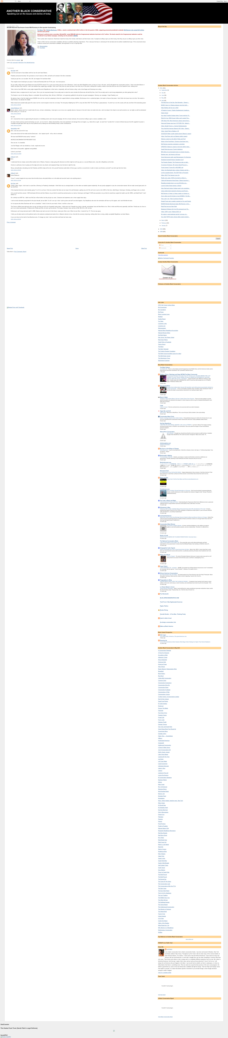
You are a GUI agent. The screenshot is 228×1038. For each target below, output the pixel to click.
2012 (11, 62)
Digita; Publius (164, 606)
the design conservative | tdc (168, 622)
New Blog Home (164, 450)
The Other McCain (163, 900)
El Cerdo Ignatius (162, 703)
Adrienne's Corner (162, 657)
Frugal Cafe (161, 717)
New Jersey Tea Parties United (166, 337)
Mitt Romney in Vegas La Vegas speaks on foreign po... (175, 193)
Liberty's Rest (161, 768)
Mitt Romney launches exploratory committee (173, 144)
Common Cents (162, 680)
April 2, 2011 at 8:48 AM (16, 113)
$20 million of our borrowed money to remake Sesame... (175, 152)
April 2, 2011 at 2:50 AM (16, 104)
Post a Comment (11, 222)
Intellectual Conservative (164, 745)
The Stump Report (163, 904)
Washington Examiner (163, 360)
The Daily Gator (162, 888)
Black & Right (164, 397)
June (162, 95)
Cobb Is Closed (164, 407)
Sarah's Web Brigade (163, 863)
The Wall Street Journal (164, 356)
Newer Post (10, 248)
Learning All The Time (163, 756)
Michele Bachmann (51, 30)
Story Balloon (161, 870)
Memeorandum (43, 46)
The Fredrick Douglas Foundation (166, 351)
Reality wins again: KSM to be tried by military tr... (174, 178)
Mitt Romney (127, 30)
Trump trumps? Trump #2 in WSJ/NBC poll (172, 167)
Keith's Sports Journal (163, 752)
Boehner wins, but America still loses (170, 154)
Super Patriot (163, 566)
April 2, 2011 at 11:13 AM (16, 125)
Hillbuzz (160, 738)
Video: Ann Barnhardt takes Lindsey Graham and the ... (175, 170)
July (162, 92)
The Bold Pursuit (162, 874)
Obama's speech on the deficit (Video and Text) (173, 139)
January (163, 225)
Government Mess (163, 731)
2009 (161, 231)
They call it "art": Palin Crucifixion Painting (172, 198)
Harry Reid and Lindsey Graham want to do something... (175, 188)
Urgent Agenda (162, 916)
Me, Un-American (162, 786)
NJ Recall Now (162, 805)
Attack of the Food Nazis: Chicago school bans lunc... (175, 141)
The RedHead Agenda (163, 902)
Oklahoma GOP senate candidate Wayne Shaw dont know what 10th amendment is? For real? (183, 509)
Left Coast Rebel (162, 761)
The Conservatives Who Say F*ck (167, 886)
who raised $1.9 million (137, 30)
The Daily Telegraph (163, 349)
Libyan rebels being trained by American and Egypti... (175, 191)
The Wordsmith (164, 594)
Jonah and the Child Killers (166, 588)
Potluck (160, 821)
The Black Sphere (165, 367)
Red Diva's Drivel (162, 835)
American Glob (162, 662)
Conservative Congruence (164, 683)
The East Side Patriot (163, 890)
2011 (161, 88)
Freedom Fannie (162, 715)
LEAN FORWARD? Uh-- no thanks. (168, 567)
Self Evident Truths (163, 865)
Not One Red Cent (163, 810)
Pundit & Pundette (163, 826)
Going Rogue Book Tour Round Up (167, 729)
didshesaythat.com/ (165, 443)
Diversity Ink (163, 640)
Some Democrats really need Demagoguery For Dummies (176, 157)
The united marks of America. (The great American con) (173, 636)
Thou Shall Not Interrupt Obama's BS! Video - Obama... (175, 128)
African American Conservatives (169, 573)
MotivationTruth (164, 471)
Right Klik (160, 847)
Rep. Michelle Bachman (29, 62)
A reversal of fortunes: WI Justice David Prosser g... (174, 165)
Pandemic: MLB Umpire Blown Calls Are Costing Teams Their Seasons (177, 398)
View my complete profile (164, 972)
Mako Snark (161, 784)
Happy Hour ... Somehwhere (165, 736)
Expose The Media (163, 708)
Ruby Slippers (161, 853)
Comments (163, 248)
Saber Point (161, 856)
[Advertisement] (20, 235)
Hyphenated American (163, 740)
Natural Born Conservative (167, 431)
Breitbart (160, 316)
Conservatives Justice (164, 694)
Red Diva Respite (162, 833)
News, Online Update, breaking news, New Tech (170, 800)
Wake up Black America (166, 626)
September (164, 90)
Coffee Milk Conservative (164, 678)
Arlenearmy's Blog (165, 507)
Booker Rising (164, 610)
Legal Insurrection (162, 763)
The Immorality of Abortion (166, 457)
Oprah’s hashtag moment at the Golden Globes (171, 418)
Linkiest (160, 770)
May (162, 98)
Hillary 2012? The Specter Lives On (170, 175)
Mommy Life (161, 793)
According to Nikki (163, 655)
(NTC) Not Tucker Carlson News (166, 305)
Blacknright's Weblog (166, 455)
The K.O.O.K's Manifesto (164, 893)
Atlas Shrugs (161, 666)
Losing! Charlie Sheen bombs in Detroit (171, 185)
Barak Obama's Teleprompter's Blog (167, 669)
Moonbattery (161, 798)
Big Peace (161, 312)
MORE (75, 35)
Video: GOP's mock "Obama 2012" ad (171, 211)
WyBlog (160, 932)
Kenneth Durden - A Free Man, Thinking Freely (173, 614)
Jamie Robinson (15, 108)
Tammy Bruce (161, 344)
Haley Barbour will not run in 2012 (169, 107)
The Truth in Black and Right (168, 500)
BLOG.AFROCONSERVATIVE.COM (169, 598)
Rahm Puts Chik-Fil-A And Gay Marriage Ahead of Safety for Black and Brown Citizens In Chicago (183, 517)
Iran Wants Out (163, 369)
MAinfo (160, 782)
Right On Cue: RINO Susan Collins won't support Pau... (175, 118)
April (162, 100)
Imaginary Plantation (165, 444)
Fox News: (40, 30)
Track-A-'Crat (161, 914)
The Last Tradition (165, 385)
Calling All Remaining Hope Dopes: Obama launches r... (175, 180)
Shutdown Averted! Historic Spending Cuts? (172, 159)
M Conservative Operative (165, 777)
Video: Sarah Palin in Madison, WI (170, 131)
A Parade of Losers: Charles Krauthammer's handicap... (175, 110)
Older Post (144, 248)
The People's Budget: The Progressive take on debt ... (175, 162)
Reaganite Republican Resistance (167, 830)
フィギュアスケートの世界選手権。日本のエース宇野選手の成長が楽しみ (178, 464)
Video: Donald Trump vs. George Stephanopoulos (174, 126)
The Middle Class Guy (164, 897)
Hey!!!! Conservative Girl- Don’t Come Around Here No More (174, 549)
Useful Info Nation (162, 921)
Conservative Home (163, 687)
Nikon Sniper (161, 803)
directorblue (14, 128)
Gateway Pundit (162, 722)
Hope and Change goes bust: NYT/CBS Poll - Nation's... (175, 123)
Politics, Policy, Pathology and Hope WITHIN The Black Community (178, 374)
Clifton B (13, 157)
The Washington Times (164, 358)
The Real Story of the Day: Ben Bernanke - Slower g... (175, 102)
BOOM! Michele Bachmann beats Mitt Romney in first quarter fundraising (31, 27)
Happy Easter (164, 113)
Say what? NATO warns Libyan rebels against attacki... (175, 217)
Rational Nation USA (163, 828)
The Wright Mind (162, 911)
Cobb (161, 405)
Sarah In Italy (161, 858)
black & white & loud (165, 618)
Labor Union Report (163, 754)
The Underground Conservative (166, 907)
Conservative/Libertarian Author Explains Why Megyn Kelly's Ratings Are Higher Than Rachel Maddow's (185, 642)
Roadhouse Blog (162, 851)
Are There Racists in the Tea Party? (168, 574)
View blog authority (163, 255)
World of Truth (164, 535)
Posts (162, 245)
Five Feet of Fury (162, 713)
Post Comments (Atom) (20, 251)
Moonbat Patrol (162, 796)
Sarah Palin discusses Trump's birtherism (172, 149)
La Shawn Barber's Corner (167, 587)
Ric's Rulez (161, 837)
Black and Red (164, 477)
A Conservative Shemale (164, 650)
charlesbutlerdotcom (165, 515)
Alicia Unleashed (162, 659)
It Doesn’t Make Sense (164, 747)
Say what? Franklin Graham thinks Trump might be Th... (175, 115)
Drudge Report (162, 319)
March (163, 220)
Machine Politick (162, 780)
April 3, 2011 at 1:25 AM (16, 170)
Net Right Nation (162, 335)
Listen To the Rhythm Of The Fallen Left (169, 542)
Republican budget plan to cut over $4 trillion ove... (174, 183)
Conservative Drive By (164, 685)
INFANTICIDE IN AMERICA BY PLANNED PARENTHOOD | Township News (178, 537)
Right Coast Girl (162, 842)
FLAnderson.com (165, 489)
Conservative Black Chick (167, 416)
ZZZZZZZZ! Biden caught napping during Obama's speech (176, 133)
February (163, 223)
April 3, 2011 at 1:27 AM (16, 180)
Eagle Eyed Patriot (163, 701)
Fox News (42, 47)
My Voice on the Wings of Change (169, 448)
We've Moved (170, 433)
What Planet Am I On (163, 925)
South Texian (161, 867)
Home (77, 248)
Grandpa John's (162, 733)
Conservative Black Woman (167, 524)
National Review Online (164, 333)
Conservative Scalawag (164, 689)
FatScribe (160, 710)
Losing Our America (163, 775)
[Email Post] (21, 60)
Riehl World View (162, 840)
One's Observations (163, 812)
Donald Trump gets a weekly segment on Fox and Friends (176, 201)
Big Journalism (162, 309)
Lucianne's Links (162, 323)
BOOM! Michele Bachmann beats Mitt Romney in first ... (175, 204)
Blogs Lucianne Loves (164, 314)
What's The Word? (165, 554)
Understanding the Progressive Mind (169, 502)
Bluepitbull (161, 671)
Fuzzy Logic (161, 719)
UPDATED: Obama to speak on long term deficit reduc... (175, 146)
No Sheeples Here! (163, 807)
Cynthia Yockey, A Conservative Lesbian (168, 696)
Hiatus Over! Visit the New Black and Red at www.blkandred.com (182, 479)
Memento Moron (162, 789)
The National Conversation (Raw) (169, 541)
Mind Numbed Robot (163, 791)
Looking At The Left (163, 773)
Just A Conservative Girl (164, 750)
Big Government (162, 307)
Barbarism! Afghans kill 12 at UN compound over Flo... (175, 209)
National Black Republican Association (168, 330)
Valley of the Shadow (163, 923)
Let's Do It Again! (171, 556)
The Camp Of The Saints (164, 881)
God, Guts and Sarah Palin (165, 726)
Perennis (160, 819)
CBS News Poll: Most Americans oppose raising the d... (175, 120)
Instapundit (161, 743)
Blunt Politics (161, 673)
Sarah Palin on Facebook (164, 342)
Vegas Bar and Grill (165, 411)
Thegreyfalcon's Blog (166, 580)
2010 (161, 229)
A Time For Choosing (163, 652)
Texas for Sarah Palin (163, 872)
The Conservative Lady (164, 884)
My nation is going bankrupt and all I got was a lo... (174, 214)
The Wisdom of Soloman (164, 909)
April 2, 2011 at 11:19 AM (16, 153)
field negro (163, 635)
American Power (162, 664)
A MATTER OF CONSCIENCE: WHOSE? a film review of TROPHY (176, 424)
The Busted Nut (162, 879)
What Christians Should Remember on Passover (179, 490)
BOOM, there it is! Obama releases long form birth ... (175, 105)
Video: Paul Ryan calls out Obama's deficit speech (174, 136)
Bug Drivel (161, 676)
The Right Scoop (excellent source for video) (169, 353)
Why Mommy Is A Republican (165, 927)
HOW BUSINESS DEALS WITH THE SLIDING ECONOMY (174, 581)
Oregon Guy (161, 814)
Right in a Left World (163, 844)
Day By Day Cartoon (163, 699)
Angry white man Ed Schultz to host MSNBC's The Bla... (176, 196)
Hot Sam (13, 70)
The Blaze (160, 346)
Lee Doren (160, 759)
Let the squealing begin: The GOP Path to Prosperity (174, 172)
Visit (161, 994)
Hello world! (163, 412)
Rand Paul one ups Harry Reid (169, 206)
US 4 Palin (161, 918)
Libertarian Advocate (163, 766)
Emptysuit (160, 706)
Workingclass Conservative (165, 930)
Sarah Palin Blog (162, 860)
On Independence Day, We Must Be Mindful (170, 472)
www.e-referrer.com (189, 939)
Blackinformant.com (165, 462)
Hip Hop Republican (165, 423)
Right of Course (162, 849)
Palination (160, 817)
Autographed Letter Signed (167, 548)
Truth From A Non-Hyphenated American (171, 602)
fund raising (15, 62)
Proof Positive (161, 823)
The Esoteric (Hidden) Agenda (174, 525)
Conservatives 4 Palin (163, 692)
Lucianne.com (161, 326)
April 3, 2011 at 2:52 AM (16, 219)
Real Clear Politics (163, 339)
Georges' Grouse (162, 724)
